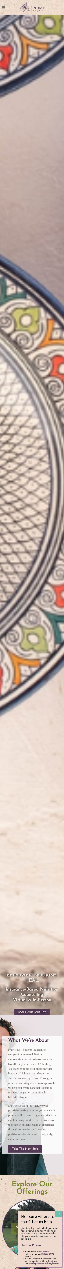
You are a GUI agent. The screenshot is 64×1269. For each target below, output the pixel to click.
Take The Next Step (25, 1148)
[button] (3, 7)
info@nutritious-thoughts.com (45, 1263)
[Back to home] (32, 7)
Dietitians (45, 1252)
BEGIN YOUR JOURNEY (32, 1012)
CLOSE (58, 1214)
